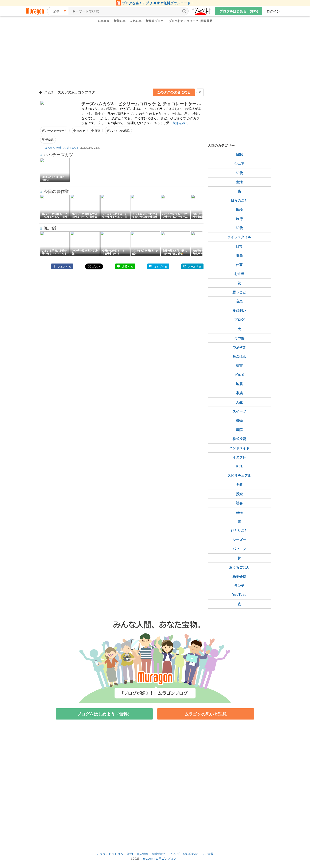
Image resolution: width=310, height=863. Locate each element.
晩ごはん (239, 356)
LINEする (127, 266)
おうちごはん (239, 567)
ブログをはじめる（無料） (240, 11)
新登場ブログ (154, 21)
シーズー (239, 539)
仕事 (239, 264)
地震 (239, 383)
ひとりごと (239, 530)
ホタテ (81, 130)
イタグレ (239, 457)
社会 (239, 502)
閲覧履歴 (206, 21)
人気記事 (136, 21)
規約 (130, 854)
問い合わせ (190, 854)
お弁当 (239, 273)
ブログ (239, 319)
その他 (239, 337)
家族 (239, 392)
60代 (239, 227)
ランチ (239, 585)
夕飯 (239, 484)
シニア (239, 163)
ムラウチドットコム (110, 854)
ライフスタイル (239, 236)
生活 (239, 181)
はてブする (160, 266)
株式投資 (239, 438)
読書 (239, 365)
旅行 (239, 218)
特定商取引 (159, 854)
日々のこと (239, 200)
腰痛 (97, 130)
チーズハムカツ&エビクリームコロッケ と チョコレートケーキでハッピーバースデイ (162, 103)
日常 (239, 246)
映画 (239, 255)
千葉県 (49, 140)
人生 (239, 402)
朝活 (239, 466)
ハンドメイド (239, 447)
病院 (239, 429)
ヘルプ (175, 854)
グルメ (239, 374)
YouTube (239, 594)
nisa (239, 512)
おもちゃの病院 (119, 130)
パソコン (239, 548)
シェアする (64, 266)
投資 (239, 493)
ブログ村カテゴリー (182, 21)
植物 (239, 420)
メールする (194, 266)
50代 (239, 172)
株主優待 (239, 576)
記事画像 (103, 21)
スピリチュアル (239, 475)
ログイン (273, 11)
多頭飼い (239, 310)
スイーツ (239, 411)
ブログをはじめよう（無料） (104, 714)
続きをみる (181, 122)
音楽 (239, 301)
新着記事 (119, 21)
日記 (239, 154)
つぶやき (239, 346)
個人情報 (142, 854)
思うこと (239, 291)
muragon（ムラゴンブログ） (160, 858)
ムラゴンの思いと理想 (206, 714)
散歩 (239, 209)
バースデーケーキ (56, 130)
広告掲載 (207, 854)
